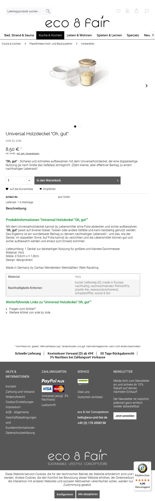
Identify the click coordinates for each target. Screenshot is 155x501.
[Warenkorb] (136, 11)
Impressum (13, 407)
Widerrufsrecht (15, 397)
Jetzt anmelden (124, 415)
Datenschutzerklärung (20, 433)
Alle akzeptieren (88, 494)
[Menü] (149, 463)
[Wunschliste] (118, 11)
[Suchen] (48, 11)
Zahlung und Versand (20, 392)
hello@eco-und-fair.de (92, 417)
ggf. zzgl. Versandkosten (28, 153)
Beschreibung (16, 208)
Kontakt (11, 386)
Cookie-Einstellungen (20, 402)
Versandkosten (69, 346)
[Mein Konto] (127, 11)
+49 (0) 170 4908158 (92, 423)
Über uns (83, 392)
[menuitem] (29, 11)
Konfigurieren (65, 494)
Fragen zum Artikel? (22, 309)
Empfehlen (49, 189)
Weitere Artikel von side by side (29, 312)
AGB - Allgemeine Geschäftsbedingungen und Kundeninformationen (21, 419)
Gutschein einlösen (90, 397)
